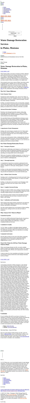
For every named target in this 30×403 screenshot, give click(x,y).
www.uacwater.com (12, 327)
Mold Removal (6, 12)
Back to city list (9, 53)
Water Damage (6, 8)
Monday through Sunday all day (10, 390)
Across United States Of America (8, 389)
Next (15, 36)
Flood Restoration (7, 9)
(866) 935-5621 (6, 16)
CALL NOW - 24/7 (5, 71)
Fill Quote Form (21, 390)
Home (4, 7)
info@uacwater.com (19, 389)
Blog (4, 13)
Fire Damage (6, 11)
